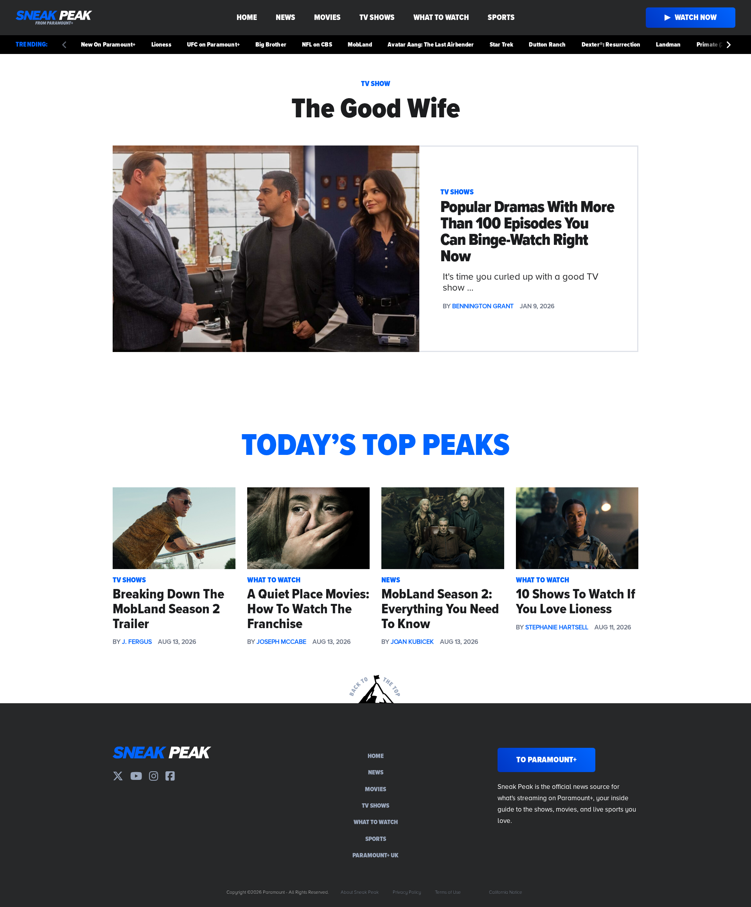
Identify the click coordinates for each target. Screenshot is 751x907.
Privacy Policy (407, 892)
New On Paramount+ (108, 44)
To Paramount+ (546, 760)
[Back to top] (375, 687)
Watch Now (696, 17)
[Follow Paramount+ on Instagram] (153, 776)
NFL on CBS (317, 44)
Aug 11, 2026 (613, 627)
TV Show (375, 83)
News (285, 17)
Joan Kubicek (412, 642)
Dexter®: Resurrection (611, 44)
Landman (668, 44)
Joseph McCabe (281, 642)
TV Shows (377, 17)
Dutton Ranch (547, 44)
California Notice (505, 892)
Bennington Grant (483, 306)
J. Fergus (137, 642)
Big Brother (270, 44)
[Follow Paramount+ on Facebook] (170, 776)
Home (247, 17)
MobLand (360, 44)
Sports (501, 17)
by (116, 642)
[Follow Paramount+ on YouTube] (136, 776)
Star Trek (502, 44)
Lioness (161, 44)
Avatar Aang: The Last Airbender (431, 44)
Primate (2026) (717, 44)
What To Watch (441, 17)
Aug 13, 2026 (177, 641)
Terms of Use (448, 892)
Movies (327, 17)
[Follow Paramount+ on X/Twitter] (118, 776)
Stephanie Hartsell (556, 627)
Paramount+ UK (375, 855)
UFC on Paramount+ (213, 44)
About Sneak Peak (360, 892)
